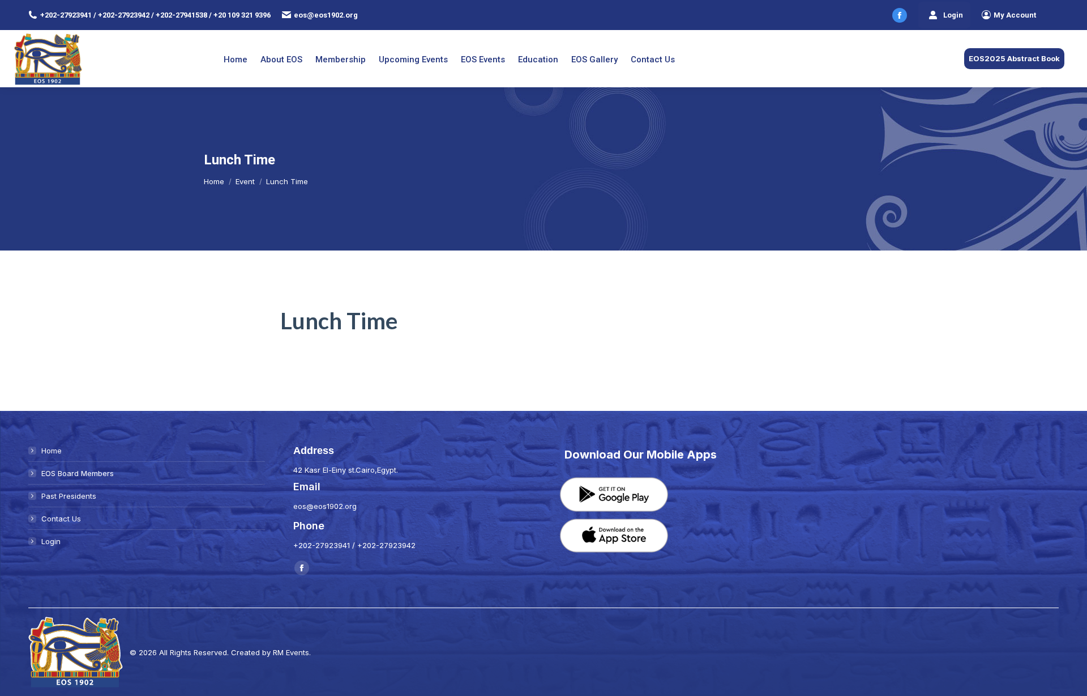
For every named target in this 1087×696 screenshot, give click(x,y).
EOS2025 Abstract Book (1014, 58)
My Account (1015, 15)
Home (51, 450)
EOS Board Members (77, 473)
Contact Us (61, 518)
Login (953, 15)
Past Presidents (68, 495)
